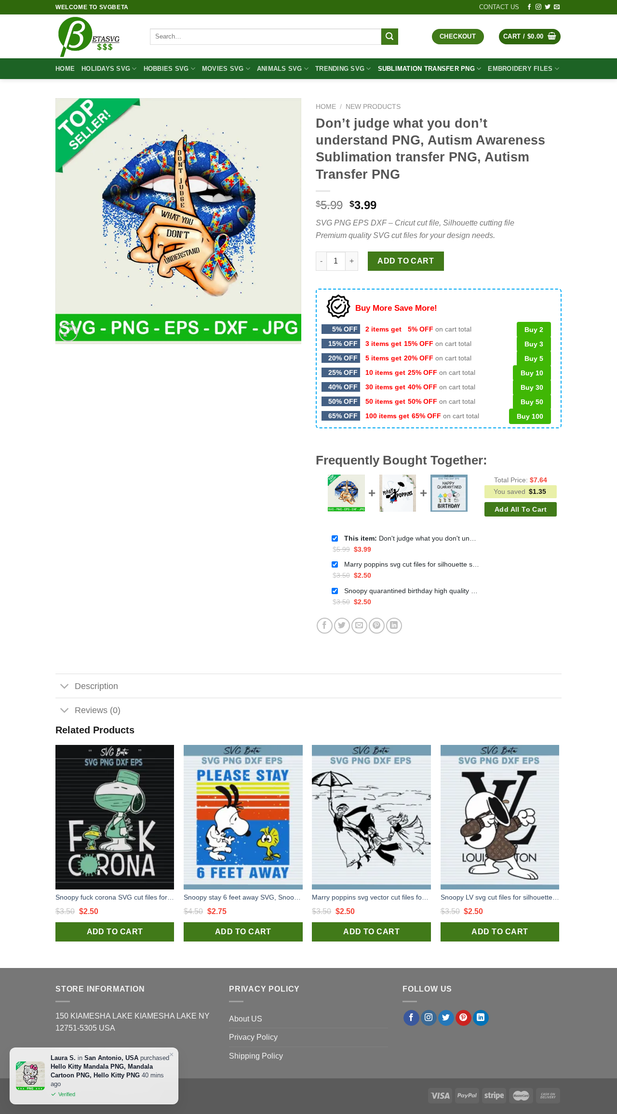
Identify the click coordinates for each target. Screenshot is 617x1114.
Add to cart (405, 261)
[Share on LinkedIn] (394, 626)
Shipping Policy (256, 1056)
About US (245, 1019)
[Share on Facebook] (325, 626)
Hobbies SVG (166, 68)
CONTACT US (499, 7)
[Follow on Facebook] (529, 7)
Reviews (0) (98, 710)
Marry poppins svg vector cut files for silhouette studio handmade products (371, 897)
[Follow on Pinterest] (463, 1018)
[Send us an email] (557, 7)
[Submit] (389, 36)
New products (373, 106)
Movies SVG (223, 68)
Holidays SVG (105, 68)
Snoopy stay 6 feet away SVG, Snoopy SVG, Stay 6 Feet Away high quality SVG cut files (243, 897)
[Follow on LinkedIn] (481, 1018)
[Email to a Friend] (359, 626)
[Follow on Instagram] (538, 7)
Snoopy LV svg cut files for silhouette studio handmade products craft (500, 897)
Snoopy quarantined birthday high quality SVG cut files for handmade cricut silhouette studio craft (411, 591)
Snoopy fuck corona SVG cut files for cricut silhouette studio (114, 897)
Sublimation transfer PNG (426, 68)
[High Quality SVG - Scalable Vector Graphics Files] (95, 36)
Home (65, 68)
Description (96, 686)
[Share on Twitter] (342, 626)
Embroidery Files (520, 68)
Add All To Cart (521, 509)
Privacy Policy (253, 1037)
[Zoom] (68, 332)
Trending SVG (339, 68)
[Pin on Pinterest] (377, 626)
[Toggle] (64, 686)
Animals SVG (279, 68)
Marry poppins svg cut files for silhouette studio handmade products (411, 564)
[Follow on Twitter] (547, 7)
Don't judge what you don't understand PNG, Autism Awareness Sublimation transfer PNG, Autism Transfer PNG (411, 538)
